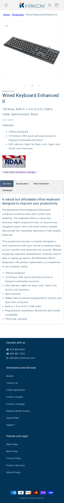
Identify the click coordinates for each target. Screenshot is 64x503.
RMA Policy (12, 444)
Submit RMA (12, 418)
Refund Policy (13, 472)
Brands (10, 376)
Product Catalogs (15, 404)
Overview (7, 184)
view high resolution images (19, 172)
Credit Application (15, 390)
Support (10, 425)
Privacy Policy (13, 458)
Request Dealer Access (18, 411)
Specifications (22, 184)
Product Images (14, 397)
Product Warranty (15, 465)
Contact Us (12, 383)
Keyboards (18, 14)
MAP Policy (12, 451)
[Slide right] (38, 85)
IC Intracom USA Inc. (36, 498)
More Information (41, 184)
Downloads (7, 190)
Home (6, 14)
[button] (6, 5)
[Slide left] (25, 85)
